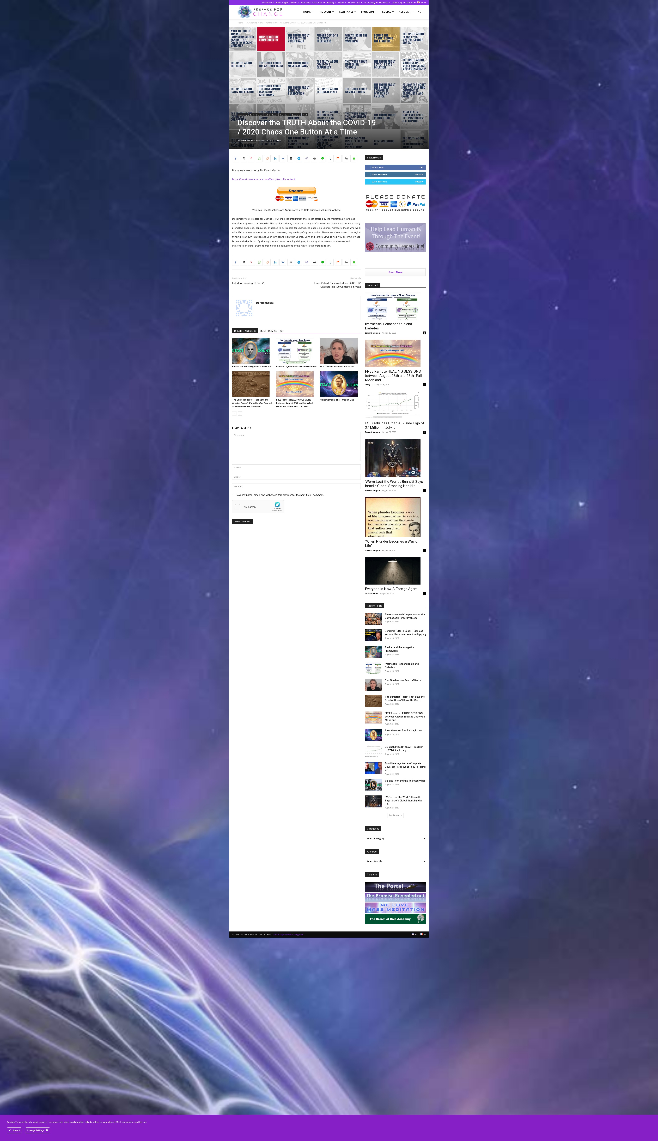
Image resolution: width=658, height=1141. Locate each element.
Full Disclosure (271, 115)
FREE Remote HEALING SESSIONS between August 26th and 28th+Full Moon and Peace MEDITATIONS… (294, 403)
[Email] (290, 158)
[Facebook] (235, 158)
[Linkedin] (275, 158)
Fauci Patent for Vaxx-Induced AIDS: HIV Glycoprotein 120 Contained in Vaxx (337, 285)
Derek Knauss (247, 140)
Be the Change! (256, 115)
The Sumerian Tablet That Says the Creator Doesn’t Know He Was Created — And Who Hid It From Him (252, 403)
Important (284, 115)
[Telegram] (298, 158)
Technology (369, 2)
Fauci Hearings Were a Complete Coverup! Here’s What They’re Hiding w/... (405, 767)
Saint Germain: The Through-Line (337, 399)
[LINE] (322, 158)
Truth (305, 115)
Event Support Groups (286, 2)
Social (386, 11)
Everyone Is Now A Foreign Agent (391, 589)
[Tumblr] (330, 158)
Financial (383, 2)
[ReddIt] (267, 158)
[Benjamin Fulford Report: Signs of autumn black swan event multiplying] (373, 635)
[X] (243, 158)
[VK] (282, 158)
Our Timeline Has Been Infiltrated (337, 366)
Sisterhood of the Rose (311, 2)
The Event (324, 11)
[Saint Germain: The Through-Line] (340, 384)
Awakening (252, 22)
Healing (330, 2)
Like (421, 167)
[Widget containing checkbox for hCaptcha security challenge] (258, 506)
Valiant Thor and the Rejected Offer (405, 780)
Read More (395, 272)
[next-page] (240, 413)
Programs (368, 11)
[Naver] (353, 158)
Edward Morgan (372, 333)
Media (341, 2)
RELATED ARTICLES (245, 331)
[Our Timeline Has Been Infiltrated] (340, 351)
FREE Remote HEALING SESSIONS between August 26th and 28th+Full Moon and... (393, 375)
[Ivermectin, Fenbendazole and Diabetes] (296, 351)
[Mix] (338, 158)
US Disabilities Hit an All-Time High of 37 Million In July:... (394, 425)
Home (307, 11)
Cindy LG (369, 384)
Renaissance (354, 2)
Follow (419, 174)
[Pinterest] (251, 158)
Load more (394, 815)
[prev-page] (234, 413)
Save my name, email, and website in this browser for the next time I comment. (280, 494)
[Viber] (306, 158)
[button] (419, 11)
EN (421, 2)
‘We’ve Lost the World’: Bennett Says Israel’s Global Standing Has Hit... (394, 484)
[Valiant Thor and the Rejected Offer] (373, 785)
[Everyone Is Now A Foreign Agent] (395, 571)
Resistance (346, 11)
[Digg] (346, 158)
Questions (295, 115)
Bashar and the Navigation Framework (251, 366)
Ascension (267, 2)
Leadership (397, 2)
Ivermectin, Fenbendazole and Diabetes (296, 366)
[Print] (314, 158)
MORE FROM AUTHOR (272, 331)
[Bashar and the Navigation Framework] (252, 351)
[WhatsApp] (259, 158)
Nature (409, 2)
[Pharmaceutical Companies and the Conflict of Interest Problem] (373, 619)
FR (424, 934)
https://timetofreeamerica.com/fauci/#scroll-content (263, 179)
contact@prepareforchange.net (288, 934)
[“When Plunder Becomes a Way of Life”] (395, 517)
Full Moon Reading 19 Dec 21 (248, 283)
